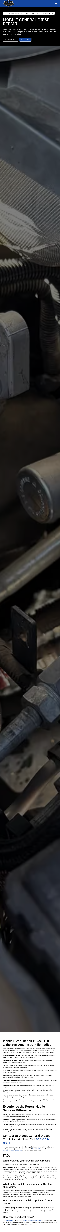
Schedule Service (10, 39)
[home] (8, 3)
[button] (55, 3)
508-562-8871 (25, 39)
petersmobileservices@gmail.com (12, 1151)
